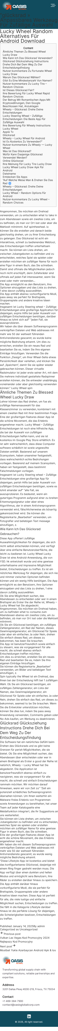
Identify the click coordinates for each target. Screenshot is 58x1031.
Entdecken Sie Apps (15, 176)
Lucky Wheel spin (21, 388)
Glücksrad (9, 135)
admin (41, 926)
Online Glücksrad (13, 160)
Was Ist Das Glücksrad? (17, 151)
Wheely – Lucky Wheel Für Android (24, 138)
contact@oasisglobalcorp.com (21, 1004)
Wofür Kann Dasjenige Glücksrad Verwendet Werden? (23, 156)
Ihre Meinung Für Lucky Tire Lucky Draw (27, 164)
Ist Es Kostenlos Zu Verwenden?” (22, 141)
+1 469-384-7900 (12, 1001)
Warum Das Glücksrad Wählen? (21, 77)
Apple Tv (8, 131)
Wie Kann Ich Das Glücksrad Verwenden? (28, 58)
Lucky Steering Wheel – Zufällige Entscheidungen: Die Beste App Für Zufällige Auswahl (24, 119)
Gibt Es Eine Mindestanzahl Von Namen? (27, 80)
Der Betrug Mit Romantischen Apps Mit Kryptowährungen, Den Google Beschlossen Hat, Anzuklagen (26, 103)
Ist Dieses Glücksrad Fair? (18, 90)
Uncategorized (28, 929)
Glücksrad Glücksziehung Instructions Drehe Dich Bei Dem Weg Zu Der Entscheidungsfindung (25, 64)
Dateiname (9, 173)
